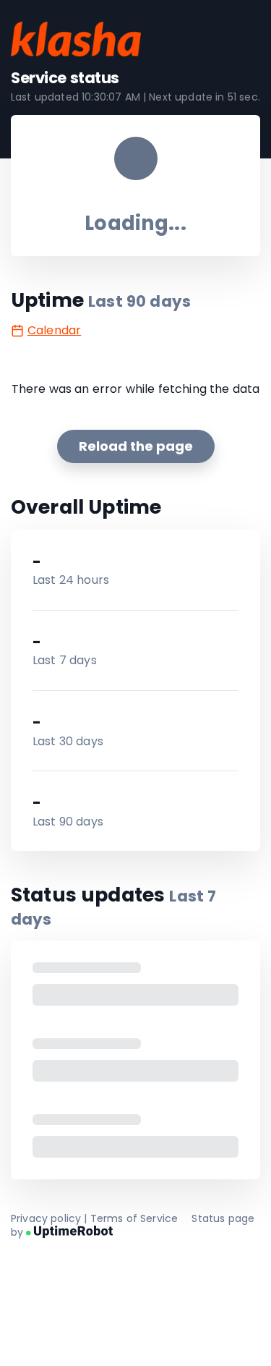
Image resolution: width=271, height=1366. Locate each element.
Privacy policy (46, 1218)
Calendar (54, 330)
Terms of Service (134, 1218)
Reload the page (136, 446)
